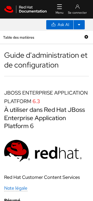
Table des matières (18, 37)
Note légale (15, 188)
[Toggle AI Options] (79, 24)
